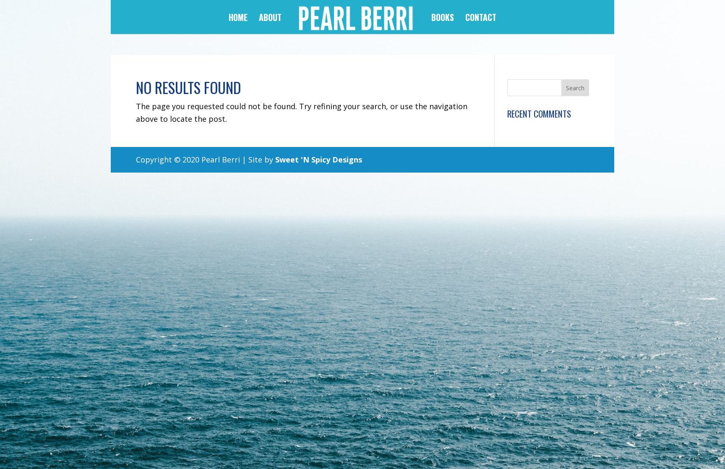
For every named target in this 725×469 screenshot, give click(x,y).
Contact (480, 19)
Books (442, 19)
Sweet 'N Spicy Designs (318, 160)
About (270, 19)
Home (238, 19)
